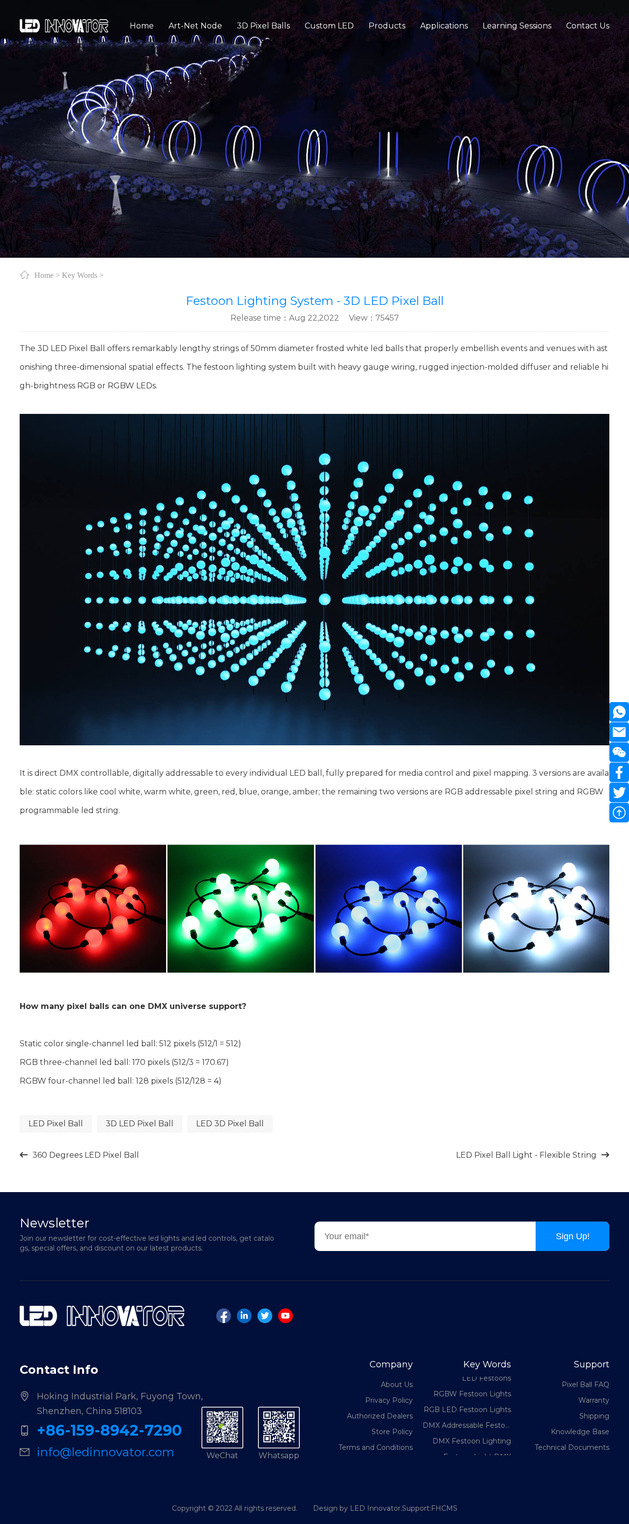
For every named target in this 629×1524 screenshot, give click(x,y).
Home (44, 275)
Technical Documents (572, 1447)
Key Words (79, 275)
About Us (397, 1384)
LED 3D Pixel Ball (230, 1123)
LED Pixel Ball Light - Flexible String (526, 1155)
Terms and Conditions (376, 1447)
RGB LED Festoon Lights (467, 1394)
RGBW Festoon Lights (472, 1379)
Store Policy (392, 1431)
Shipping (594, 1416)
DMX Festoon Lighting (471, 1426)
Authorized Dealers (380, 1416)
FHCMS (444, 1508)
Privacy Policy (389, 1400)
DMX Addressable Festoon (467, 1410)
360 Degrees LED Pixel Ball (85, 1155)
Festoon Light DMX (477, 1442)
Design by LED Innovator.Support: (372, 1508)
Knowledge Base (580, 1431)
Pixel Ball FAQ (585, 1384)
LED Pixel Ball (56, 1123)
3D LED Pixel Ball (139, 1123)
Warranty (593, 1400)
